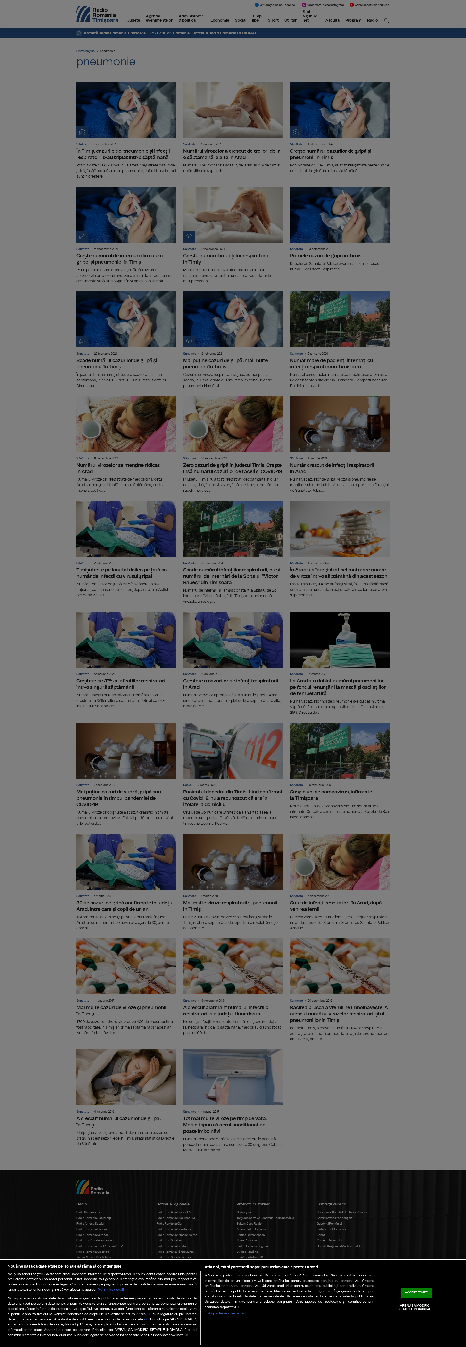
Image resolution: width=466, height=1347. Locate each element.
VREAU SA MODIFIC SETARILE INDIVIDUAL (415, 1307)
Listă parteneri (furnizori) (226, 1313)
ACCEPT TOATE (416, 1292)
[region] (233, 1303)
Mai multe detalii (111, 1289)
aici (146, 1319)
